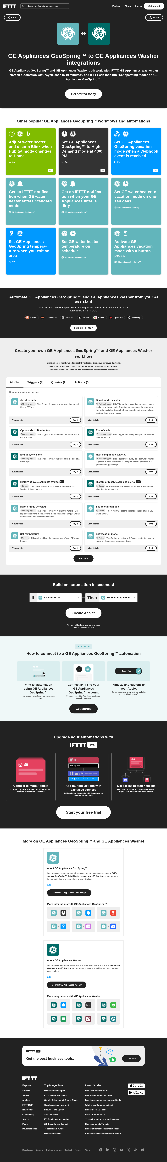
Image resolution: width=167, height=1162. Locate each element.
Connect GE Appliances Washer (67, 985)
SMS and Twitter (51, 1115)
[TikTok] (135, 1150)
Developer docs (29, 1129)
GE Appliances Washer (127, 56)
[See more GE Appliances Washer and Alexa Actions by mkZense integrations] (83, 1019)
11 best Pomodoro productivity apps (102, 1119)
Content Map (28, 1115)
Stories (25, 1095)
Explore (116, 6)
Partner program (53, 1150)
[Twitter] (128, 1150)
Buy (49, 885)
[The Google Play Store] (136, 1093)
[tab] (14, 382)
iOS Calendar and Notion (55, 1095)
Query (25, 486)
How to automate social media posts (102, 1129)
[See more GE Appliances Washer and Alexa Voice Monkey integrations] (108, 1005)
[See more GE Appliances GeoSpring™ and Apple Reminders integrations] (83, 926)
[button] (83, 708)
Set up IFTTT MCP (83, 328)
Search (25, 1119)
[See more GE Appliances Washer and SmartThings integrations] (108, 1019)
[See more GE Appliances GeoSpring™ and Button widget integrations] (108, 913)
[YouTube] (121, 1150)
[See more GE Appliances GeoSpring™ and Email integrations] (108, 926)
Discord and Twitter (53, 1134)
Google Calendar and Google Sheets (61, 1100)
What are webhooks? (95, 1115)
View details (17, 420)
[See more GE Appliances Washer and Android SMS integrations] (58, 1019)
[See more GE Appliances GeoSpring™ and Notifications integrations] (83, 913)
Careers (39, 1150)
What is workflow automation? (99, 1105)
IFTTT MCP (27, 1105)
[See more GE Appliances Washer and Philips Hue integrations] (83, 1005)
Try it (75, 420)
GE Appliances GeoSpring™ (47, 56)
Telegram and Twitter (53, 1129)
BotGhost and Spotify (54, 1110)
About (87, 1150)
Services (26, 1091)
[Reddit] (142, 1150)
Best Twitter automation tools (98, 1095)
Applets (26, 1100)
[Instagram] (114, 1150)
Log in (138, 6)
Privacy (78, 1150)
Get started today (83, 94)
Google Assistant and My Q (56, 1105)
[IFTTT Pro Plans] (62, 482)
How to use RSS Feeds (95, 1110)
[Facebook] (101, 1150)
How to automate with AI (96, 1091)
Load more (83, 558)
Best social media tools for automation (103, 1134)
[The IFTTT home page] (9, 6)
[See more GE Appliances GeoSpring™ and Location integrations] (58, 926)
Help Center (27, 1110)
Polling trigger (29, 404)
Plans (128, 6)
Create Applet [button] (83, 613)
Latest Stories (93, 1085)
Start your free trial (83, 812)
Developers (27, 1150)
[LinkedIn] (108, 1150)
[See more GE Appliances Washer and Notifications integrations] (58, 1005)
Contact (68, 1150)
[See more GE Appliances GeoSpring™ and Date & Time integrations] (58, 913)
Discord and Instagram (54, 1091)
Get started (154, 6)
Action (101, 511)
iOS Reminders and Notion (56, 1119)
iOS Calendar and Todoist (56, 1124)
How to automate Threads (97, 1124)
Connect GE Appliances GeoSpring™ (69, 893)
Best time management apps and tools (103, 1100)
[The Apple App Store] (136, 1086)
